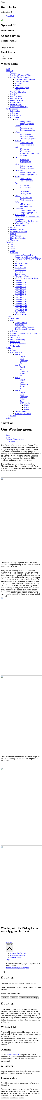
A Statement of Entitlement (25, 79)
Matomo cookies (13, 1055)
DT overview (25, 191)
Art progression (25, 187)
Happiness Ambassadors (24, 255)
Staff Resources (16, 105)
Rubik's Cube (20, 312)
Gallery (13, 350)
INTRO (18, 280)
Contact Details (16, 102)
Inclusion (13, 227)
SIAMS (18, 86)
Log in (8, 418)
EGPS (26, 409)
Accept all (13, 998)
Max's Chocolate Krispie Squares (27, 278)
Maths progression (26, 136)
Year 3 (12, 244)
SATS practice (25, 403)
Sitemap (9, 942)
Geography (19, 170)
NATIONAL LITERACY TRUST (28, 259)
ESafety (13, 416)
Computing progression (28, 213)
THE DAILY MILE (22, 263)
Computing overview (27, 210)
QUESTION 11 (21, 304)
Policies (13, 234)
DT (16, 189)
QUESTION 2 (20, 285)
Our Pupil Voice (16, 98)
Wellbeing (14, 253)
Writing (17, 119)
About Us (9, 71)
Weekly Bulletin (21, 323)
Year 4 (12, 246)
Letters (12, 321)
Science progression (27, 145)
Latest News (14, 335)
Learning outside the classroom (26, 221)
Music (17, 177)
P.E (16, 158)
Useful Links (15, 346)
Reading (18, 126)
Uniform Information (18, 344)
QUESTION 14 (21, 310)
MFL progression (26, 206)
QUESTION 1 (20, 282)
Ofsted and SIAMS (17, 100)
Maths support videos (23, 414)
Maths (17, 132)
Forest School (20, 219)
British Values (15, 115)
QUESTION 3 (20, 287)
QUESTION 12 (21, 306)
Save (21, 1098)
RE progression (25, 151)
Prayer (17, 90)
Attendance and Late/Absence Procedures (25, 333)
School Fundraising (17, 340)
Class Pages (10, 242)
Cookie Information (17, 955)
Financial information (18, 238)
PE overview (24, 160)
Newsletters (19, 325)
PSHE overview (26, 198)
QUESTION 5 (20, 291)
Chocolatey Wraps (21, 276)
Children (9, 348)
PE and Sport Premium (18, 232)
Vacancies (14, 240)
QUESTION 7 (20, 295)
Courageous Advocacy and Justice (27, 217)
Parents (8, 316)
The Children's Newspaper (25, 329)
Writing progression (27, 124)
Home (8, 69)
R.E (16, 147)
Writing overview (26, 122)
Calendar (13, 331)
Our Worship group (22, 88)
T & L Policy (20, 215)
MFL (17, 202)
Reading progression (27, 130)
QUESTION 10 (21, 301)
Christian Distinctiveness (19, 77)
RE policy (23, 155)
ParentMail (10, 16)
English (22, 356)
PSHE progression (26, 200)
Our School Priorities (18, 92)
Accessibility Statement (18, 953)
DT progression (25, 194)
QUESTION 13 (21, 308)
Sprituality (19, 83)
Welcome (13, 73)
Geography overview (27, 172)
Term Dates (14, 318)
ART (17, 261)
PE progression (25, 162)
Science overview (26, 143)
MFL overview (25, 204)
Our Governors (15, 96)
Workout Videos (21, 314)
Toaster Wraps (20, 274)
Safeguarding (15, 111)
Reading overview (26, 128)
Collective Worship (22, 81)
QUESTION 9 (20, 299)
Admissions (14, 113)
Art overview (24, 185)
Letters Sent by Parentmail (24, 327)
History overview (26, 166)
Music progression (26, 181)
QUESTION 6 (20, 293)
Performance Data (17, 229)
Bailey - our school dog (19, 107)
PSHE (17, 196)
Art (16, 183)
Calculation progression (28, 138)
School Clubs (15, 337)
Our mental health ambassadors (26, 257)
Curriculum (14, 117)
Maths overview (26, 134)
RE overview (24, 149)
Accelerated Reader (22, 412)
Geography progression (28, 174)
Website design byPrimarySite (17, 968)
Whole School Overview (24, 223)
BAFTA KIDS (20, 268)
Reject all (5, 998)
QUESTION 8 (20, 297)
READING (19, 265)
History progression (27, 168)
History (17, 164)
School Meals (15, 342)
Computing (19, 208)
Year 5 (12, 249)
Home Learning (16, 352)
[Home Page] (2, 20)
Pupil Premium (15, 236)
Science (18, 141)
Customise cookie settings (29, 998)
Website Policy (15, 957)
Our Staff (13, 94)
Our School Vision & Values (20, 75)
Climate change (20, 225)
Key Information (12, 109)
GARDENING (20, 270)
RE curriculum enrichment (29, 153)
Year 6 (12, 251)
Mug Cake (19, 272)
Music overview (26, 179)
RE (21, 363)
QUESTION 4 (20, 289)
